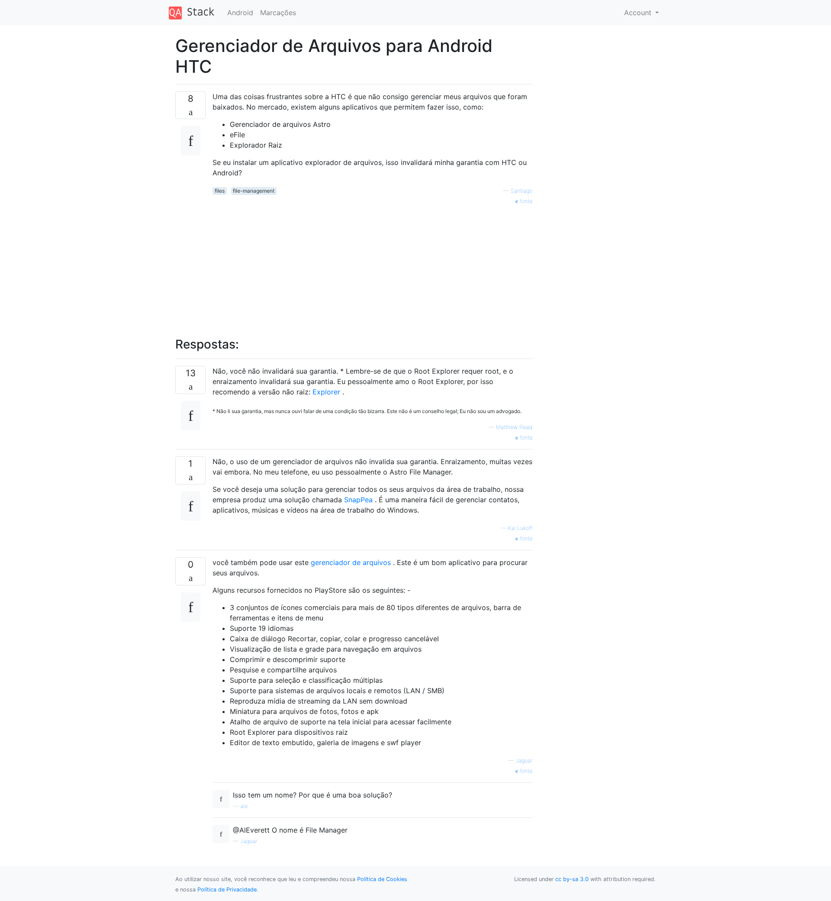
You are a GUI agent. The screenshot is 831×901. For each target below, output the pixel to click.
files (220, 190)
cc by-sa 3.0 (572, 879)
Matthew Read (514, 427)
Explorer (326, 392)
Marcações (278, 12)
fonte (525, 201)
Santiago (521, 190)
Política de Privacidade (227, 889)
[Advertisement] (372, 266)
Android (240, 12)
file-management (253, 190)
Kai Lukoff (520, 528)
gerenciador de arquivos (351, 562)
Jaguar (523, 760)
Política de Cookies (382, 879)
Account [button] (639, 12)
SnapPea (358, 499)
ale (244, 806)
